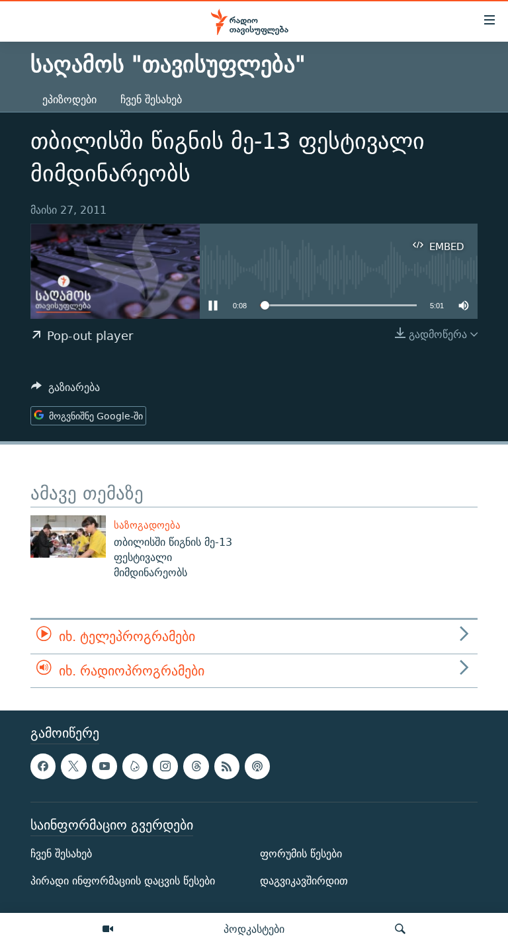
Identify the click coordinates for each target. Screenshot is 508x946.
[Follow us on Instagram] (165, 766)
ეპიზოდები (69, 99)
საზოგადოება (147, 525)
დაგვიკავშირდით (304, 881)
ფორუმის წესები (301, 853)
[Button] (65, 391)
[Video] (108, 929)
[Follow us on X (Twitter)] (73, 766)
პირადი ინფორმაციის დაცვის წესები (122, 881)
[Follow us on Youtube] (104, 766)
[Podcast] (257, 766)
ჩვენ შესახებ (151, 99)
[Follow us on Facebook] (43, 766)
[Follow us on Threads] (195, 766)
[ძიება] (400, 929)
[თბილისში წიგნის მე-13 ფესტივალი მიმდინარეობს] (68, 536)
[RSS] (226, 766)
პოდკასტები (254, 929)
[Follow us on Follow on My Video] (135, 766)
